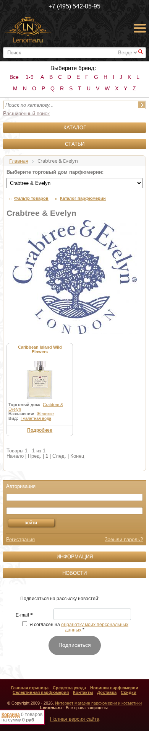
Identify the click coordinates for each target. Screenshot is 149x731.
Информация (75, 557)
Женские (45, 413)
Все (14, 77)
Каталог (74, 128)
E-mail (24, 615)
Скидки (128, 692)
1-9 (30, 77)
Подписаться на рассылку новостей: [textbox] (59, 598)
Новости (74, 573)
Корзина (11, 714)
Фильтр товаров (31, 198)
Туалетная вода (36, 418)
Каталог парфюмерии (83, 198)
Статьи (74, 144)
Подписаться (74, 645)
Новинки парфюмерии (114, 687)
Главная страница (30, 687)
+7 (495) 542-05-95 (74, 6)
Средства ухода (69, 687)
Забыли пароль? (124, 539)
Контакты (83, 692)
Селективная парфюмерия (41, 692)
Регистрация (20, 539)
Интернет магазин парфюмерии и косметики (98, 703)
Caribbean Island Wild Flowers (40, 349)
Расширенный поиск (26, 113)
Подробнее (39, 430)
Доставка (107, 692)
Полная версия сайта (74, 719)
